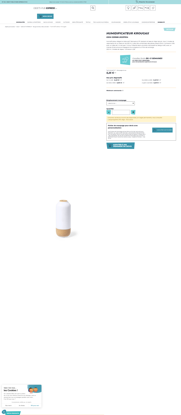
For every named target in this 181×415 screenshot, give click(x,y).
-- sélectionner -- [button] (112, 103)
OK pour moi (35, 405)
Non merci (8, 405)
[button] (4, 412)
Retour (169, 29)
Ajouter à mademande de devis (122, 145)
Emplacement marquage (116, 100)
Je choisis (22, 405)
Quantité (110, 109)
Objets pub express (10, 26)
